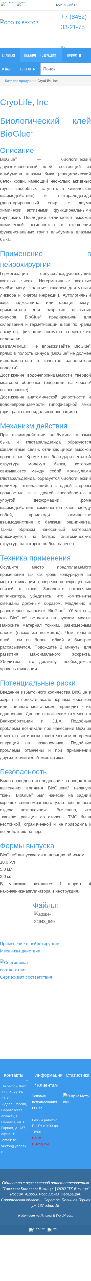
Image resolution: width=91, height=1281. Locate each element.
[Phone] (8, 4)
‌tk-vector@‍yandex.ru (14, 1146)
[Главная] (2, 81)
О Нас (37, 1108)
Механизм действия (20, 951)
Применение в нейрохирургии (29, 943)
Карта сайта (67, 5)
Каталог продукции (20, 81)
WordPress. (64, 1215)
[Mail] (22, 4)
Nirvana (46, 1215)
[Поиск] (85, 69)
